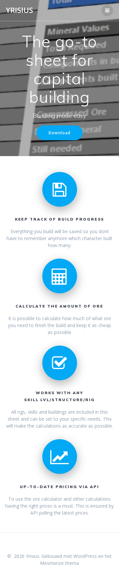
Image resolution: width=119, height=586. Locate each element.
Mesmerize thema (59, 563)
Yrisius (19, 10)
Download (59, 132)
